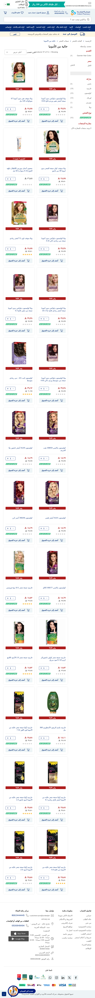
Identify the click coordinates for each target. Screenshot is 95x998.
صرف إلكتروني (66, 923)
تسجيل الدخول (41, 13)
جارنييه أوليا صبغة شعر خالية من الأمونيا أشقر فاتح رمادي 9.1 (54, 798)
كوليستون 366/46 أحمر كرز (22, 518)
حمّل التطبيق (19, 1)
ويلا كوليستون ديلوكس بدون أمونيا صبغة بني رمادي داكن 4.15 (53, 239)
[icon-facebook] (75, 977)
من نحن (88, 923)
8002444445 (18, 915)
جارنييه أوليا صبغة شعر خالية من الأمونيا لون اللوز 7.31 (20, 729)
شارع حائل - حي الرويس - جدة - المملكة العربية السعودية (40, 927)
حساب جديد (31, 13)
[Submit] (88, 19)
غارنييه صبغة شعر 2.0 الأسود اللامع (19, 658)
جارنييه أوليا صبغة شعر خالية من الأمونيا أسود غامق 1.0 (20, 798)
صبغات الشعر (64, 41)
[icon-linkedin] (63, 977)
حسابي (88, 916)
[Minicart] (5, 12)
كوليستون (80, 93)
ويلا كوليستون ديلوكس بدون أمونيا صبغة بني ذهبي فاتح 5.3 (20, 309)
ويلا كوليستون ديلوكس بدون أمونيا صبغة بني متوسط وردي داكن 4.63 (53, 379)
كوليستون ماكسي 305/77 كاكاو (54, 588)
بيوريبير (80, 102)
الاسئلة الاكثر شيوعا (65, 916)
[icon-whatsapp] (50, 977)
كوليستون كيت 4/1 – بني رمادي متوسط (21, 379)
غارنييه (80, 88)
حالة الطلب (87, 919)
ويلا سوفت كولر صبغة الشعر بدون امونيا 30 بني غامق (53, 169)
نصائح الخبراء (86, 945)
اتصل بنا (69, 930)
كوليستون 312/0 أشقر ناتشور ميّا (20, 448)
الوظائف (21, 4)
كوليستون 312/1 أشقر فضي (55, 518)
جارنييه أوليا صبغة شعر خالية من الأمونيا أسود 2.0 (20, 868)
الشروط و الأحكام (66, 919)
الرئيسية (88, 41)
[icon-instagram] (56, 977)
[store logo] (80, 13)
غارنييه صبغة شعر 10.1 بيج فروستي (19, 588)
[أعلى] (4, 994)
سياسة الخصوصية (84, 927)
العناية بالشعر (77, 41)
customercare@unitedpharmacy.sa (78, 6)
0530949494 (18, 925)
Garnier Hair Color (80, 55)
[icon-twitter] (69, 977)
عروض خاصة (67, 934)
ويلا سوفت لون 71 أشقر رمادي (21, 238)
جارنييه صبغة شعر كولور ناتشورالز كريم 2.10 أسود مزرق (53, 659)
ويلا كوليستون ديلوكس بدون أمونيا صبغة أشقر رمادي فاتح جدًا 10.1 (53, 309)
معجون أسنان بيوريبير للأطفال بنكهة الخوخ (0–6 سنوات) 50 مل (19, 169)
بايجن (80, 84)
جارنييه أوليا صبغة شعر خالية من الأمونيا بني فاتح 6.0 (54, 868)
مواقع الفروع (21, 7)
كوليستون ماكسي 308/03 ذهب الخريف (54, 449)
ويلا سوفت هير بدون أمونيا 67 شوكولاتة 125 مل (21, 99)
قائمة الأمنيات (15, 13)
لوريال (80, 98)
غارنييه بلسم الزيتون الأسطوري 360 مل (53, 729)
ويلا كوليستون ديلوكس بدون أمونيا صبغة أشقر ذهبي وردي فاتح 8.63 (53, 99)
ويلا (80, 107)
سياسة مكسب (67, 938)
